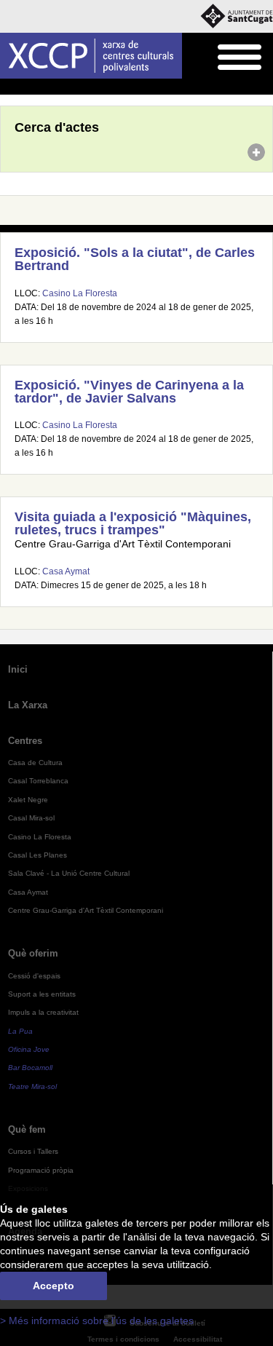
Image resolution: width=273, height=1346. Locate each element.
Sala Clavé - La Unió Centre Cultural (69, 873)
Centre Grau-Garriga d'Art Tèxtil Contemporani (85, 910)
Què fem (27, 1129)
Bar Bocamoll (30, 1068)
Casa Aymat (66, 571)
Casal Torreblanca (38, 781)
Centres (25, 740)
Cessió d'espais (34, 976)
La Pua (20, 1031)
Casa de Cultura (35, 763)
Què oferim (33, 953)
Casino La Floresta (79, 293)
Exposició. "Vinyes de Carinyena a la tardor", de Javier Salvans (129, 391)
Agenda (39, 87)
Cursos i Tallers (33, 1151)
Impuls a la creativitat (43, 1012)
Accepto (53, 1285)
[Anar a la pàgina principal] (91, 56)
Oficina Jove (29, 1049)
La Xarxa (27, 705)
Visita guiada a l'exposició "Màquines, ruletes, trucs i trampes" (133, 523)
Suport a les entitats (42, 994)
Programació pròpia (41, 1170)
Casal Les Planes (37, 855)
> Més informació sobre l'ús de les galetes (97, 1320)
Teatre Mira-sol (32, 1086)
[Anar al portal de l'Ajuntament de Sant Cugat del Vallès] (236, 16)
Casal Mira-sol (31, 818)
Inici (8, 87)
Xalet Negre (28, 800)
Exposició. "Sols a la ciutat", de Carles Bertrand (135, 259)
